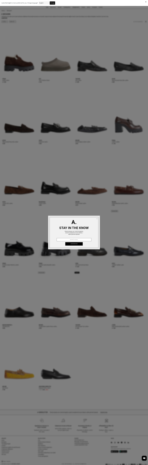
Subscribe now (74, 243)
